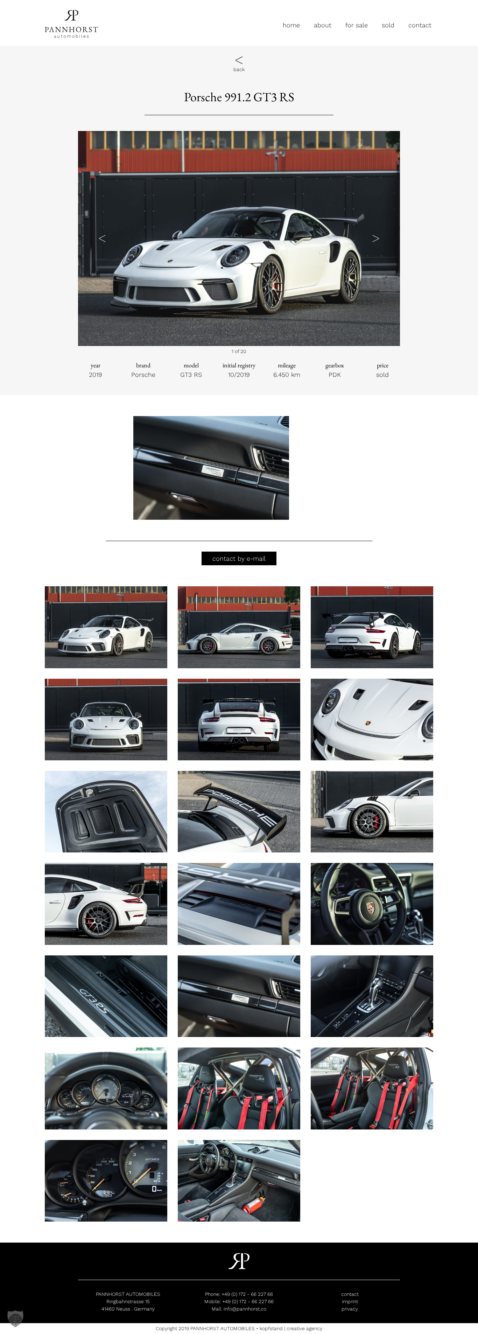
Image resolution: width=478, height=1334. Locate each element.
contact (419, 25)
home (291, 25)
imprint (350, 1301)
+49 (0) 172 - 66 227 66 (247, 1294)
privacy (350, 1309)
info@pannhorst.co (245, 1309)
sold (388, 25)
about (322, 25)
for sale (356, 25)
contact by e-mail (239, 558)
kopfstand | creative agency (291, 1328)
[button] (102, 238)
